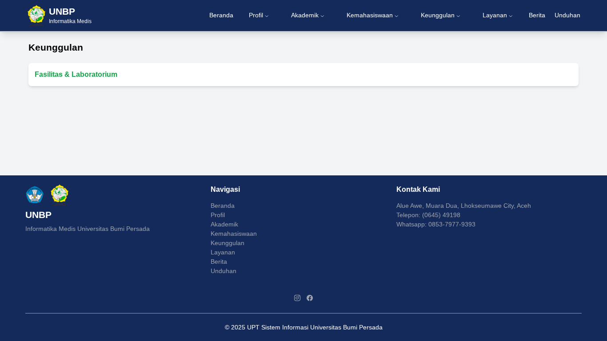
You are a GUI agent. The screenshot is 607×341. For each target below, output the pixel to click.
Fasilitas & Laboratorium (76, 74)
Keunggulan (438, 15)
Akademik (305, 15)
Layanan (495, 15)
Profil (256, 15)
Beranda (221, 15)
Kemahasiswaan (370, 15)
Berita (537, 15)
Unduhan (567, 15)
